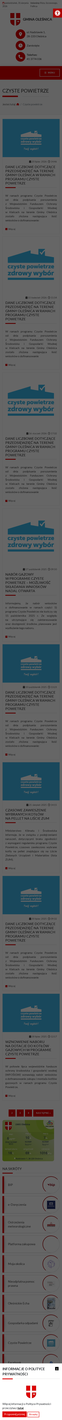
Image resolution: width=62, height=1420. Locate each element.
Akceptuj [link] (33, 1414)
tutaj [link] (20, 1408)
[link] (57, 13)
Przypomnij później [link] (14, 1414)
